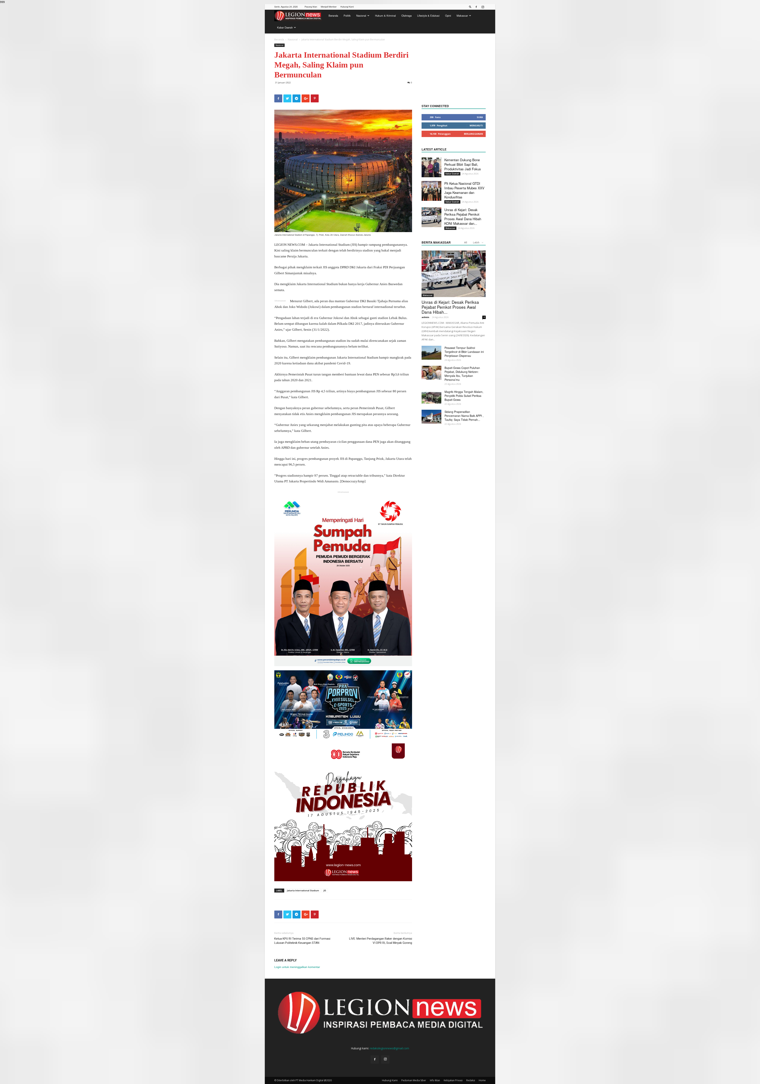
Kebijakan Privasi (453, 1080)
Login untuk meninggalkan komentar (297, 967)
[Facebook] (476, 7)
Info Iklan (435, 1080)
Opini (448, 15)
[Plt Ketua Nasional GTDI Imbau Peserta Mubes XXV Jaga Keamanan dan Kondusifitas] (431, 191)
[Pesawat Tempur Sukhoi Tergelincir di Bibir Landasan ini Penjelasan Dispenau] (431, 353)
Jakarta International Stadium (303, 890)
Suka (480, 117)
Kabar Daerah (285, 27)
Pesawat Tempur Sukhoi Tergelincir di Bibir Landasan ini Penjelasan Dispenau (464, 352)
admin (425, 317)
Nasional (361, 15)
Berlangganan (473, 133)
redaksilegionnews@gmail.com (389, 1048)
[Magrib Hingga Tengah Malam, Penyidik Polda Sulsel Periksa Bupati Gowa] (431, 397)
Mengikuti (476, 125)
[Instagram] (483, 7)
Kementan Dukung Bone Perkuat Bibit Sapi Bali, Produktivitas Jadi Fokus (462, 164)
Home (482, 1080)
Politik (347, 15)
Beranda (333, 15)
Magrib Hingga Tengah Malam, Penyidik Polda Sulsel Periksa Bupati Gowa (464, 396)
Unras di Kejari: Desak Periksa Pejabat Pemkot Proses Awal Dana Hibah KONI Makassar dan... (462, 216)
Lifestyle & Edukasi (428, 15)
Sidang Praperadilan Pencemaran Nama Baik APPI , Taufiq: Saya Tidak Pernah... (464, 416)
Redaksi (470, 1080)
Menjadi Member (329, 6)
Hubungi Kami (347, 6)
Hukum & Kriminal (385, 15)
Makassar (462, 15)
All (465, 242)
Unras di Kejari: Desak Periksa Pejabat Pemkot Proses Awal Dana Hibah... (450, 307)
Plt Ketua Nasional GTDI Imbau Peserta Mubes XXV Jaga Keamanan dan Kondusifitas (464, 190)
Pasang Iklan (311, 6)
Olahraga (406, 15)
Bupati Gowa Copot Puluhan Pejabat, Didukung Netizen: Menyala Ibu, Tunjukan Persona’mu (462, 374)
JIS (324, 890)
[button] (470, 6)
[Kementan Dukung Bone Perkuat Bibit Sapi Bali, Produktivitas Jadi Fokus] (431, 167)
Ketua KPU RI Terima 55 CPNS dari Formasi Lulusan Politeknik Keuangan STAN (302, 941)
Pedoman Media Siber (413, 1080)
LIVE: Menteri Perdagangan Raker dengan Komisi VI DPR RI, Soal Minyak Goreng (380, 941)
